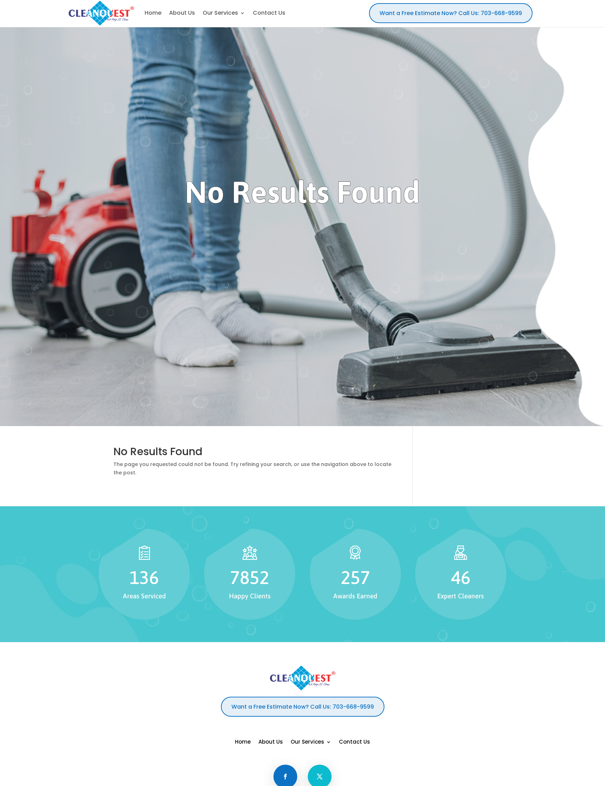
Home (243, 742)
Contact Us (354, 742)
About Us (270, 742)
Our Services (307, 742)
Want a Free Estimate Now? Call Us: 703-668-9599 (451, 13)
